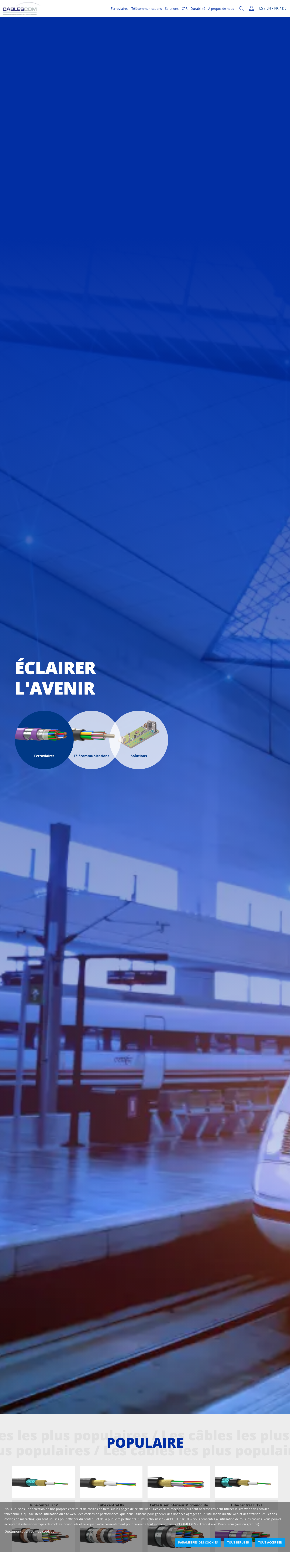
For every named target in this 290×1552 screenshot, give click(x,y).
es (261, 8)
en (268, 8)
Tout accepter (270, 1542)
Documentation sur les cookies (29, 1531)
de (284, 8)
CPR (184, 8)
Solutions (172, 8)
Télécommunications (146, 8)
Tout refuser (238, 1542)
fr (276, 8)
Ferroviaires (119, 8)
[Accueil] (54, 8)
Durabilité (198, 8)
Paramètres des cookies (198, 1542)
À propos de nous (221, 8)
